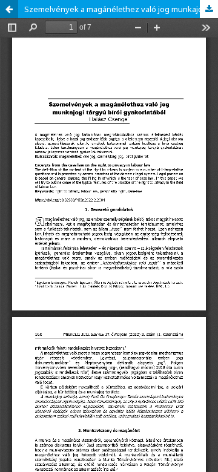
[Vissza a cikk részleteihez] (9, 9)
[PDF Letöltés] (209, 9)
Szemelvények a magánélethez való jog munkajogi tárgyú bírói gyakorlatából (121, 9)
